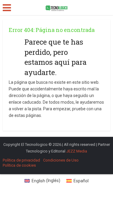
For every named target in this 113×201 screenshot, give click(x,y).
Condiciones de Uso (61, 160)
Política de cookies (19, 165)
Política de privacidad (21, 160)
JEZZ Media (76, 151)
